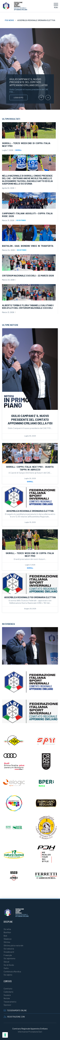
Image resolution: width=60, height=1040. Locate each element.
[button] (56, 6)
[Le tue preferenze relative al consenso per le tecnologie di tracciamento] (5, 1035)
